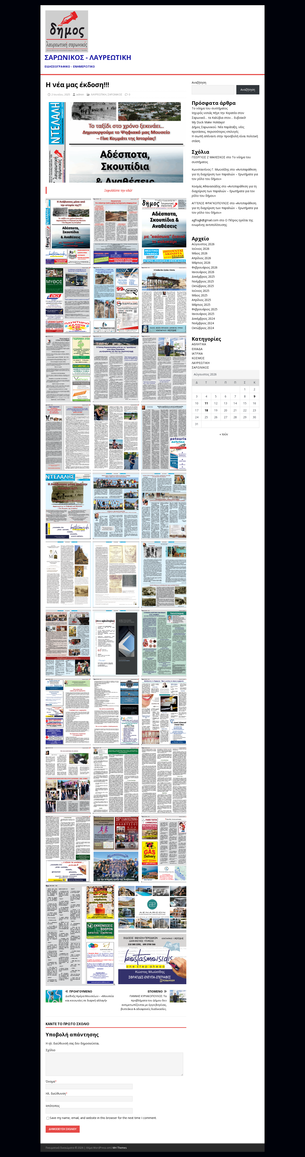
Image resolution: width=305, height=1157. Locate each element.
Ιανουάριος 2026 (203, 272)
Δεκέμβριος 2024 (203, 318)
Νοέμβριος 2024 (203, 323)
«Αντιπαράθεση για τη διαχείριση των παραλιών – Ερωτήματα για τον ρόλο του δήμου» (225, 174)
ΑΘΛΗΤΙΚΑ (199, 344)
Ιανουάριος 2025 (203, 314)
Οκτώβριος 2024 (203, 328)
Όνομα (50, 1081)
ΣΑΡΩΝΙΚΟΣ (115, 94)
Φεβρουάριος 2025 (204, 309)
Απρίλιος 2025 (201, 300)
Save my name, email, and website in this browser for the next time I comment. (103, 1118)
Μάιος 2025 (199, 295)
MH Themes (120, 1148)
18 (206, 410)
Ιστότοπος (53, 1106)
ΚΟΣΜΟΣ (198, 358)
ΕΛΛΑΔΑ (197, 349)
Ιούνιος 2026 (200, 249)
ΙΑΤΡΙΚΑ (197, 353)
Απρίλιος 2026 (201, 258)
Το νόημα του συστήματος (210, 108)
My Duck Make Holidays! (208, 122)
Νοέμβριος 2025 (203, 281)
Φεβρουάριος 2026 (204, 267)
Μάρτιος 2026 (201, 263)
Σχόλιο (50, 1050)
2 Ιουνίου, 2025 (60, 94)
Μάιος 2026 (199, 253)
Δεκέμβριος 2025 (203, 276)
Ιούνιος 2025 (200, 291)
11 (206, 403)
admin (80, 94)
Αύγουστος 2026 (203, 244)
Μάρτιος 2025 (201, 305)
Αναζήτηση (199, 82)
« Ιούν (224, 434)
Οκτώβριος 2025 (203, 286)
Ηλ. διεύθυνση (56, 1093)
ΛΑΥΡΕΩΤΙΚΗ (98, 94)
